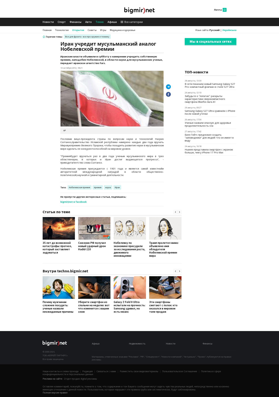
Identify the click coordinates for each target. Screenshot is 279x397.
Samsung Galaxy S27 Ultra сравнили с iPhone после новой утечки (210, 112)
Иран (117, 187)
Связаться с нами (106, 371)
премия (97, 187)
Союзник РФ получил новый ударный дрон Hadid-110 (92, 246)
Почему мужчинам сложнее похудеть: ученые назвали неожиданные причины (58, 306)
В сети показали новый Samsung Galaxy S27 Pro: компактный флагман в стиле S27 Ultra (210, 85)
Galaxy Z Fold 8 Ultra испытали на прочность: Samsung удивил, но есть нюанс (129, 306)
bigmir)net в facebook (73, 201)
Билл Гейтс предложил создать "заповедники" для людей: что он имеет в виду (209, 137)
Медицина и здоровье (122, 30)
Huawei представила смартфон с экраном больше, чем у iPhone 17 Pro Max (209, 151)
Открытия (78, 30)
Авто (88, 22)
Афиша (112, 22)
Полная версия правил (55, 392)
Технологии (62, 30)
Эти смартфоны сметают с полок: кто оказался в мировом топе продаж (163, 306)
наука (108, 187)
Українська (229, 30)
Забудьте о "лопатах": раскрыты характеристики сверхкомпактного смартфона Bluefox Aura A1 (205, 98)
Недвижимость (137, 343)
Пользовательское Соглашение (179, 371)
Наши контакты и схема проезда (60, 371)
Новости (48, 22)
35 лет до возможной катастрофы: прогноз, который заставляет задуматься (57, 247)
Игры (103, 30)
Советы (92, 30)
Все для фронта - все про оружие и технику (87, 36)
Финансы (75, 22)
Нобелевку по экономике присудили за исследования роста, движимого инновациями (129, 249)
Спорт (62, 22)
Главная (47, 30)
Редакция (87, 371)
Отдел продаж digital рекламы (80, 378)
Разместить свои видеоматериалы (139, 371)
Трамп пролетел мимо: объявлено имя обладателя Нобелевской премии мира (164, 249)
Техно (100, 22)
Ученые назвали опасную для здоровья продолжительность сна (208, 124)
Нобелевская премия (79, 187)
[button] (175, 212)
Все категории (133, 22)
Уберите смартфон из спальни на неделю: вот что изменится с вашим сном (94, 306)
